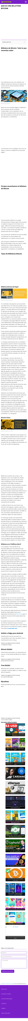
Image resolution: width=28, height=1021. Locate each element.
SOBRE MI (3, 1008)
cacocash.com (12, 628)
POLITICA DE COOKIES (6, 994)
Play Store (19, 614)
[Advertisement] (14, 24)
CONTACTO (3, 1003)
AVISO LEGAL (4, 989)
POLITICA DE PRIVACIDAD (6, 998)
